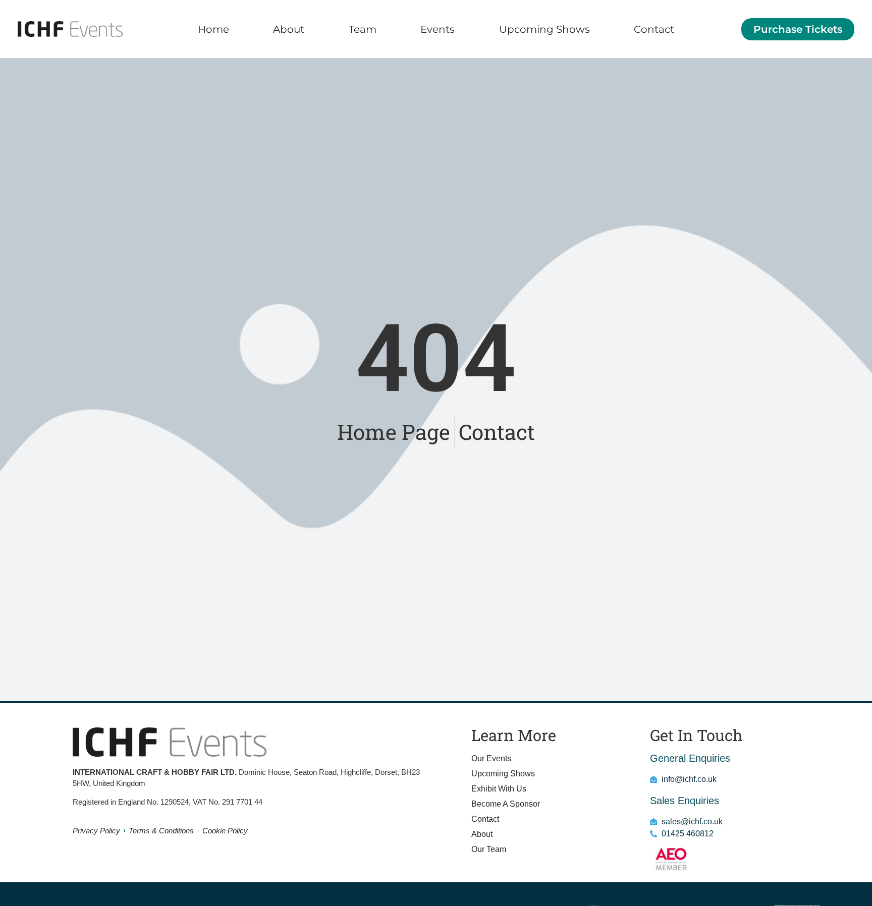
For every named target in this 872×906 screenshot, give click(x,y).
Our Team (488, 849)
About (288, 29)
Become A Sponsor (505, 804)
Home (213, 29)
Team (362, 29)
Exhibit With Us (498, 788)
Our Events (491, 758)
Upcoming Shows (544, 29)
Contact (654, 29)
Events (437, 29)
